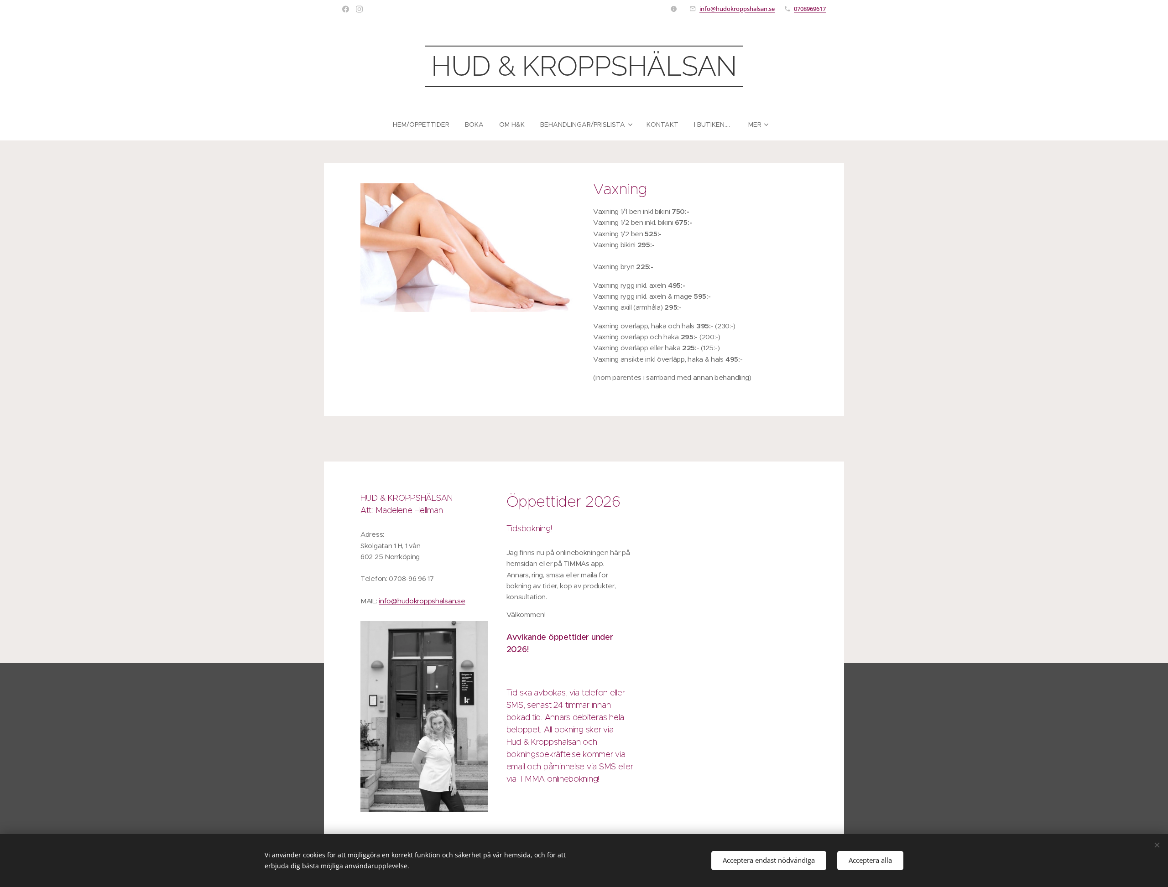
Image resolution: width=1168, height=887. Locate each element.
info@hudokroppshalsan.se (737, 9)
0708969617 (810, 9)
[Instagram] (359, 9)
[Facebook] (345, 9)
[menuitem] (425, 124)
